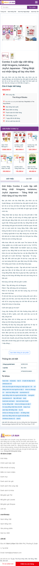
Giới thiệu (10, 179)
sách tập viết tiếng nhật (10, 410)
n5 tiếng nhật (25, 412)
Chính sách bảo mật (7, 463)
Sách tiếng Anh (5, 524)
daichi (18, 418)
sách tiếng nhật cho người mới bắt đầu (14, 395)
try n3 (21, 410)
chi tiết (29, 179)
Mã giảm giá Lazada (7, 500)
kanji (24, 398)
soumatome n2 (24, 392)
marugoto (31, 395)
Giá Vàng (31, 559)
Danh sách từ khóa (7, 490)
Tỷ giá (12, 559)
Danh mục (4, 477)
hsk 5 (19, 381)
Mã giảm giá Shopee (7, 504)
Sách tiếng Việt (12, 11)
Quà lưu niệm (5, 533)
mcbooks (13, 381)
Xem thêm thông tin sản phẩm (19, 352)
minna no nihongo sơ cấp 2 (11, 412)
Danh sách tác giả (6, 481)
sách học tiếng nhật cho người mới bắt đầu (16, 415)
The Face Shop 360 (21, 559)
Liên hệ (3, 509)
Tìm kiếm (32, 7)
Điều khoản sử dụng (7, 467)
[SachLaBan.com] (10, 2)
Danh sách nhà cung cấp (9, 486)
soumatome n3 (7, 398)
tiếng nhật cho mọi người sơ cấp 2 (13, 389)
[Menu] (36, 2)
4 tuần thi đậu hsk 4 (28, 381)
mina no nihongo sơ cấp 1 (23, 404)
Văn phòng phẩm (6, 528)
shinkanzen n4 (7, 383)
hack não (5, 381)
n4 (34, 386)
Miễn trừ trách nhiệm (7, 472)
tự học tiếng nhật (8, 404)
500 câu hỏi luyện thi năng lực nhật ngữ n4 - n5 (17, 386)
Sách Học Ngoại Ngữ (23, 11)
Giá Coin (5, 560)
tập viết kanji (17, 398)
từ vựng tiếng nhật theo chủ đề (12, 407)
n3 (3, 392)
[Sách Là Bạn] (9, 435)
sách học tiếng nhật (12, 392)
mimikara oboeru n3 (9, 418)
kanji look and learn (8, 401)
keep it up (27, 407)
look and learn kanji (22, 401)
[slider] (5, 56)
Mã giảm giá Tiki (6, 495)
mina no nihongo (30, 389)
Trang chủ (3, 11)
